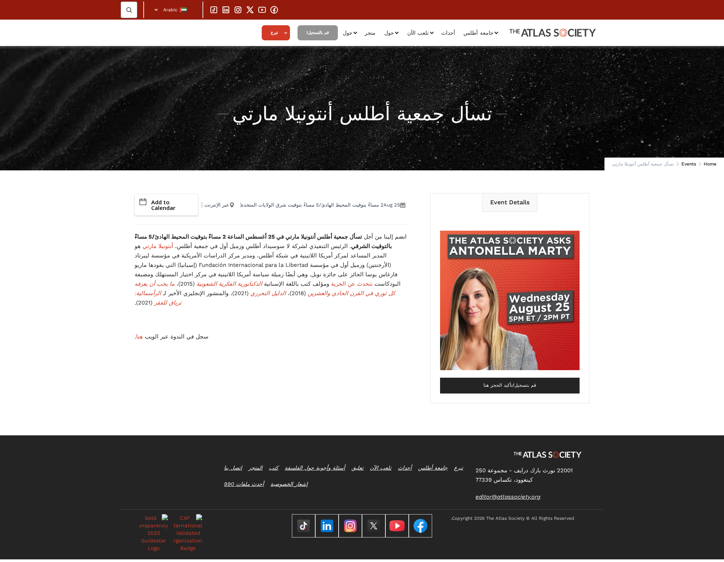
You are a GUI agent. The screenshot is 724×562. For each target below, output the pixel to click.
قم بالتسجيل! (318, 32)
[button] (173, 9)
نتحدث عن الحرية (352, 283)
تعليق (357, 468)
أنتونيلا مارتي (158, 246)
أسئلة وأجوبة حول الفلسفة (315, 468)
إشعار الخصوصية (289, 484)
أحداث (448, 33)
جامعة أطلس (478, 33)
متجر (370, 33)
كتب (273, 468)
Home (710, 164)
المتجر (255, 468)
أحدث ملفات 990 (244, 484)
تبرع (274, 32)
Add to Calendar (163, 204)
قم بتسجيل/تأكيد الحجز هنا (509, 385)
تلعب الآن (418, 33)
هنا (139, 336)
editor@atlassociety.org (508, 496)
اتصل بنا (233, 468)
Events (688, 164)
